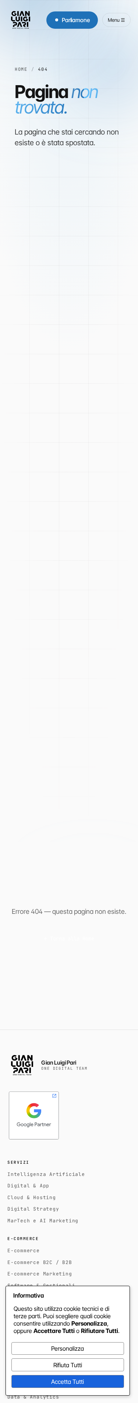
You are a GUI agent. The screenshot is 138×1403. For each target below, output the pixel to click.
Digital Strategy (33, 1209)
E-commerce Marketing (39, 1274)
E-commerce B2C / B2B (39, 1262)
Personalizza (67, 1348)
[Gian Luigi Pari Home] (20, 20)
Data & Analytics (33, 1397)
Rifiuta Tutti (67, 1365)
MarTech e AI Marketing (42, 1221)
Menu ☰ (116, 20)
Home (21, 69)
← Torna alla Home (69, 938)
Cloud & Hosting (31, 1197)
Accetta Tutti (67, 1381)
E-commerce (23, 1250)
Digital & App (28, 1186)
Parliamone (76, 20)
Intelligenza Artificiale (46, 1174)
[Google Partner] (33, 1115)
